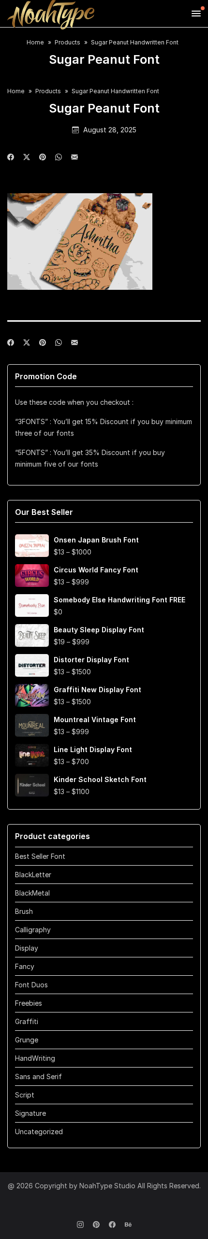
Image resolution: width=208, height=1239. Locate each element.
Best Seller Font (40, 856)
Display (26, 948)
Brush (24, 911)
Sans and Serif (38, 1076)
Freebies (28, 1003)
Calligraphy (33, 930)
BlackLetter (33, 874)
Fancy (24, 966)
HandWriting (35, 1058)
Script (24, 1095)
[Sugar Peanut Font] (74, 157)
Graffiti (26, 1021)
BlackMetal (32, 893)
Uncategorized (39, 1131)
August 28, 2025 (109, 130)
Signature (30, 1113)
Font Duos (31, 985)
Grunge (26, 1040)
